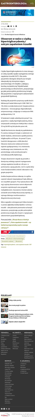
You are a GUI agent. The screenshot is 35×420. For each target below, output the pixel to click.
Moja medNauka (28, 335)
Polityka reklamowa (5, 348)
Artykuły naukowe (28, 352)
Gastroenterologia (9, 384)
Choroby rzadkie (9, 371)
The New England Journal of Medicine (15, 34)
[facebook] (11, 26)
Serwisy (14, 335)
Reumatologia (8, 380)
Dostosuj (26, 337)
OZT (30, 244)
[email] (8, 26)
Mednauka (15, 348)
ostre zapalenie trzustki (22, 244)
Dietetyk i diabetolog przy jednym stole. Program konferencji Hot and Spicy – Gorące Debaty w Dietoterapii (21, 316)
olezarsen (3, 247)
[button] (31, 3)
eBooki (14, 341)
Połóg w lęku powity (15, 300)
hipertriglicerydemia (9, 244)
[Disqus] (17, 271)
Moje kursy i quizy (28, 348)
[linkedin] (16, 26)
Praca (2, 343)
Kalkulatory (27, 354)
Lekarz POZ (7, 369)
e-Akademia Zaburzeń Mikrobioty (23, 365)
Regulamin (3, 354)
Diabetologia (8, 375)
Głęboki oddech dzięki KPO (17, 322)
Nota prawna (4, 352)
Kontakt (3, 341)
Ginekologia (8, 388)
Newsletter (3, 339)
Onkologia (7, 377)
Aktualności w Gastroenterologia (15, 238)
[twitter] (13, 26)
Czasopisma (15, 337)
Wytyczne (26, 350)
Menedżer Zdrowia (9, 367)
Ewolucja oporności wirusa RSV (18, 310)
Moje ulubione (28, 339)
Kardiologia (7, 382)
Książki (14, 339)
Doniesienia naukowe (7, 241)
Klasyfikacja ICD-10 (28, 358)
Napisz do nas (4, 350)
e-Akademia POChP (25, 369)
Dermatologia (8, 373)
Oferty (2, 337)
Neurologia (7, 378)
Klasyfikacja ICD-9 (28, 356)
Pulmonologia (8, 386)
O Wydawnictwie (5, 335)
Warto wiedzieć (8, 399)
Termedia (31, 416)
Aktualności (19, 241)
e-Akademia (16, 347)
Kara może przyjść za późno (17, 305)
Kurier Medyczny (9, 390)
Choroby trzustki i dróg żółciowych (15, 236)
